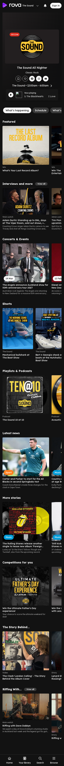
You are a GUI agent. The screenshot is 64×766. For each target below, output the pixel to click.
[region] (32, 150)
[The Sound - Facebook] (32, 78)
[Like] (25, 78)
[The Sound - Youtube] (45, 78)
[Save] (18, 78)
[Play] (10, 94)
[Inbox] (45, 5)
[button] (41, 183)
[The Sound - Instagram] (39, 78)
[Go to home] (11, 6)
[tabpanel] (32, 431)
